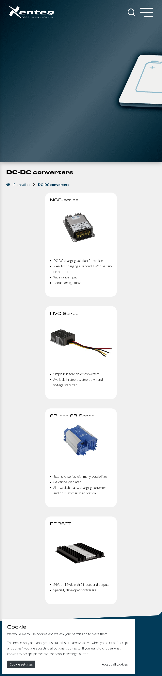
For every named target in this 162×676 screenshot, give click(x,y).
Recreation (21, 184)
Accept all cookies (115, 664)
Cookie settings (21, 664)
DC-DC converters (53, 184)
